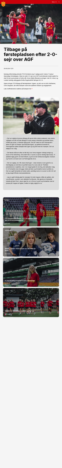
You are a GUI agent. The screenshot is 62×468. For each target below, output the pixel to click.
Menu (53, 2)
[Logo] (3, 4)
